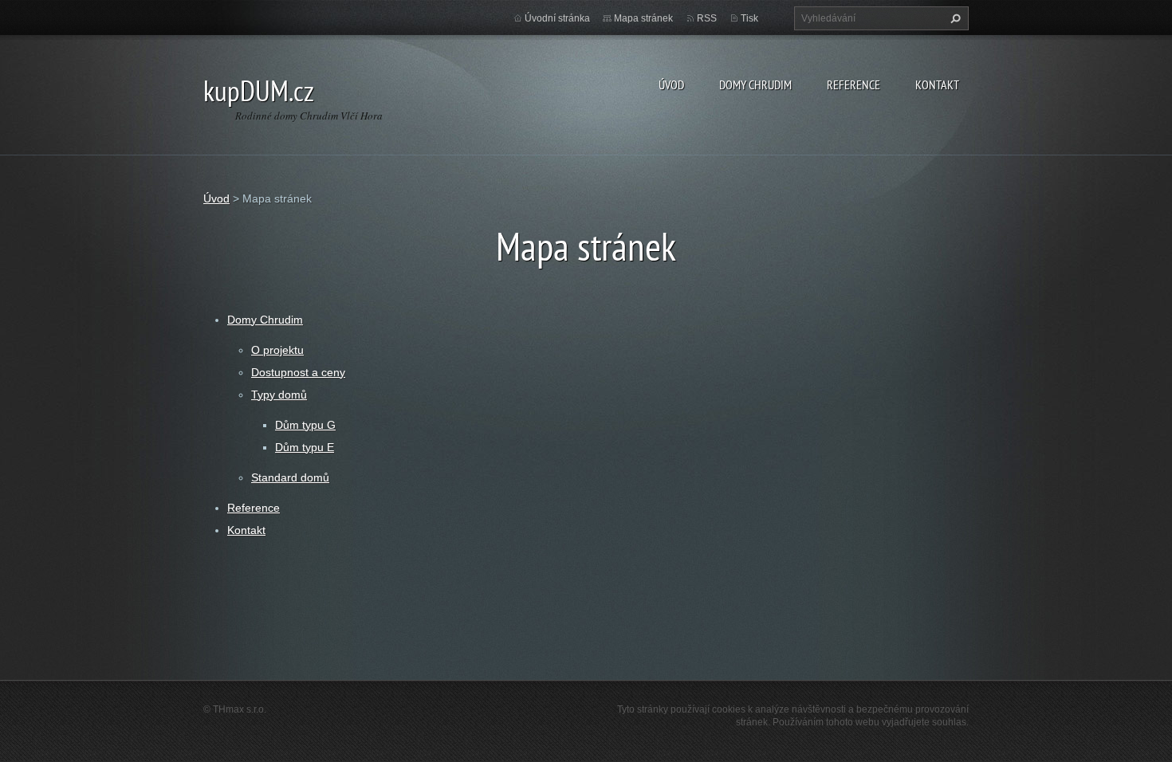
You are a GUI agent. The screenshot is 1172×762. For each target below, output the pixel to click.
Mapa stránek (643, 18)
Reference (853, 84)
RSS (707, 18)
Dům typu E (304, 447)
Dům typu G (305, 424)
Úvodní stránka (557, 18)
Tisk (749, 18)
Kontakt (937, 84)
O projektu (277, 350)
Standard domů (290, 477)
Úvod (671, 84)
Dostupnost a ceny (298, 372)
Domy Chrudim (755, 84)
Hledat (954, 18)
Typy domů (279, 394)
